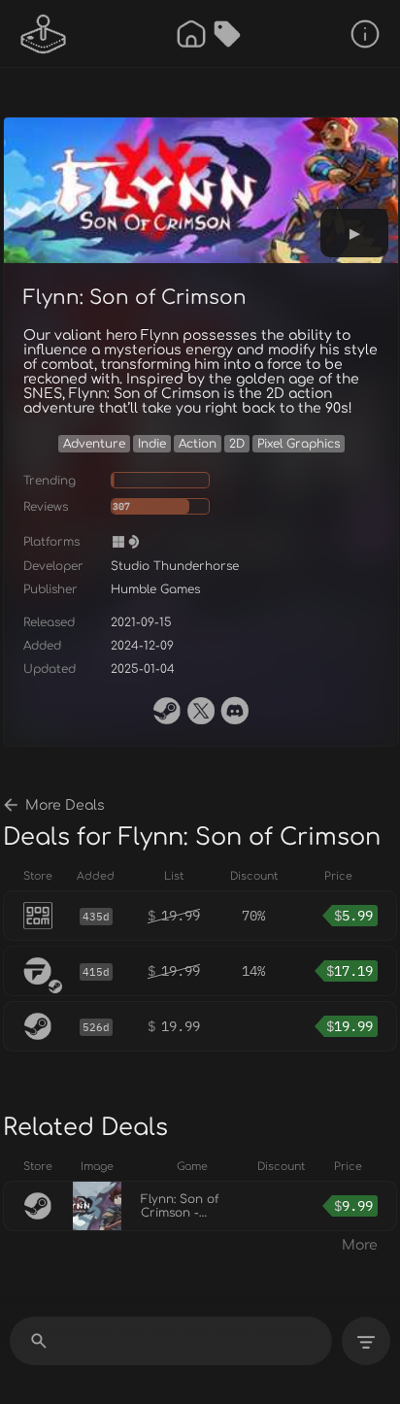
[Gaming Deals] (227, 34)
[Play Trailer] (354, 233)
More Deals (65, 805)
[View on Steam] (167, 710)
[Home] (191, 34)
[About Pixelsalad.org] (365, 34)
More (360, 1245)
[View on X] (201, 710)
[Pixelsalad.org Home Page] (43, 34)
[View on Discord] (234, 710)
